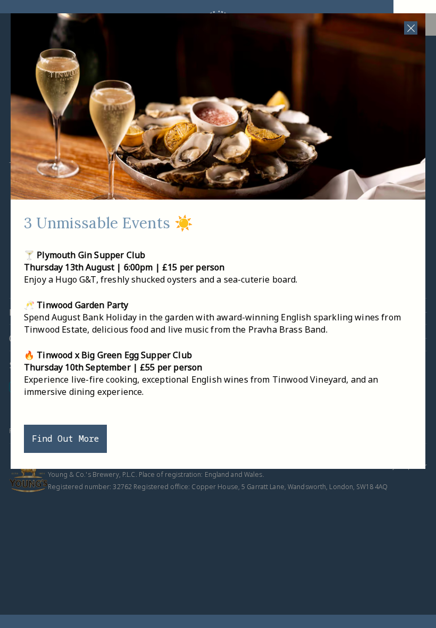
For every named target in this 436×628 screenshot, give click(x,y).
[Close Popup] (410, 28)
